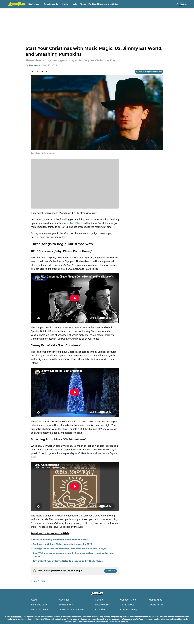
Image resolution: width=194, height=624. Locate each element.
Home (34, 581)
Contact (99, 599)
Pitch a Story (66, 604)
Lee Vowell (35, 65)
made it (56, 213)
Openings (64, 599)
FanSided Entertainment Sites (103, 4)
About (83, 4)
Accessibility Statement (71, 609)
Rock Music (33, 4)
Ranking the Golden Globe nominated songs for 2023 (62, 544)
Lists (75, 4)
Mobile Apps (155, 599)
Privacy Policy (102, 604)
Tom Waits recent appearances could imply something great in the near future (73, 555)
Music (65, 4)
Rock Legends (51, 4)
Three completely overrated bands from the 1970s (61, 539)
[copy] (47, 71)
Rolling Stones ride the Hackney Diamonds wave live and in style (69, 548)
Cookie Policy (156, 604)
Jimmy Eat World (44, 355)
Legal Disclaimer (40, 609)
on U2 (62, 268)
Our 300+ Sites (128, 599)
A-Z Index (100, 609)
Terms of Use (127, 604)
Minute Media (16, 617)
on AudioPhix (73, 223)
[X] (177, 4)
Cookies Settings (129, 609)
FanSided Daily (39, 604)
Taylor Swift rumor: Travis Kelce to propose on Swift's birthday (68, 561)
